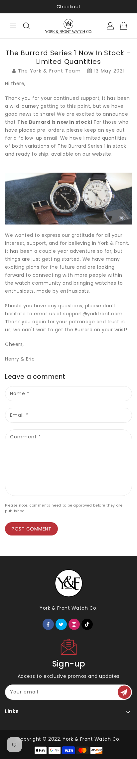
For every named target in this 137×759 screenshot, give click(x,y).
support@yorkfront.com (93, 313)
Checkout (69, 6)
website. (102, 154)
